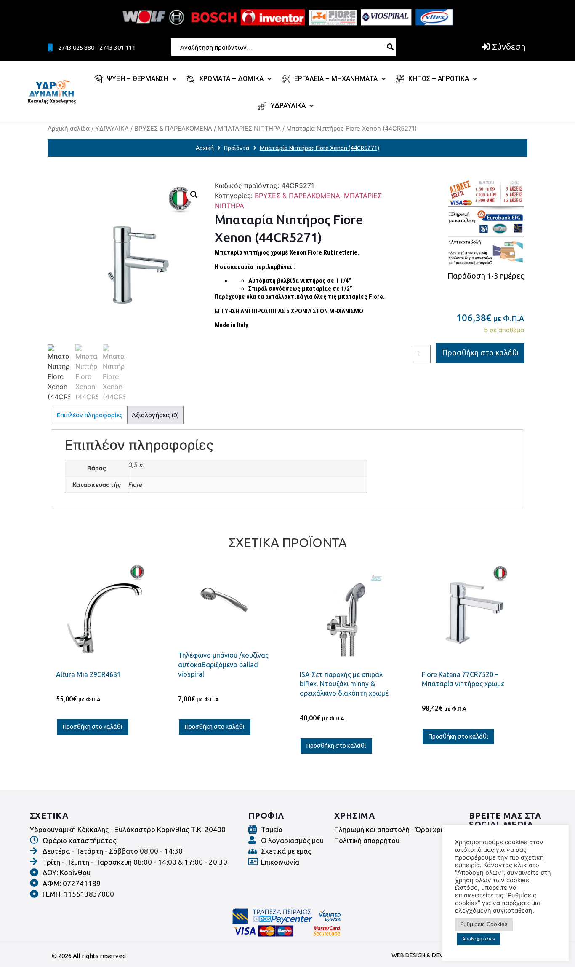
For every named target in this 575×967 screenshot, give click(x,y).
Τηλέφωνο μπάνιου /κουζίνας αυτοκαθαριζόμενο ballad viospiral (223, 664)
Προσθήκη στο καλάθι (480, 352)
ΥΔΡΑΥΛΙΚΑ (112, 128)
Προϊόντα (237, 148)
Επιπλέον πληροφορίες (89, 415)
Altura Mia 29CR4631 (88, 674)
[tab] (89, 415)
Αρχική (205, 148)
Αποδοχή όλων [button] (478, 939)
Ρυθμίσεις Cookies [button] (484, 924)
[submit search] (390, 46)
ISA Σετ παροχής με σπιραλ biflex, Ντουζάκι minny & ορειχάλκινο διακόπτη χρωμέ (344, 684)
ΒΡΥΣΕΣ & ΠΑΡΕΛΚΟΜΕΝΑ (173, 128)
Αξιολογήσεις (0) (155, 415)
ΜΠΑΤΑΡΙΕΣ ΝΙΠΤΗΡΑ (249, 128)
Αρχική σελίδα (69, 128)
